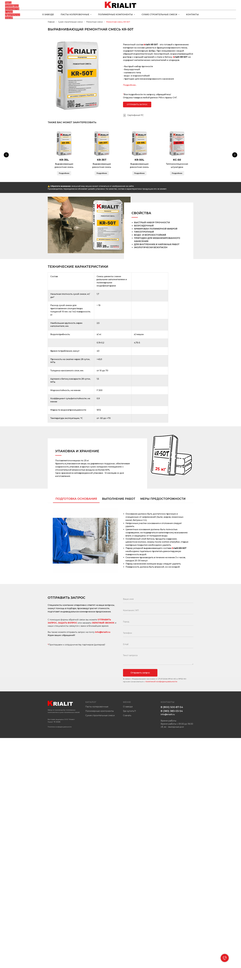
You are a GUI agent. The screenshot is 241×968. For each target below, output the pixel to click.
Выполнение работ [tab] (118, 498)
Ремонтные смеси (94, 22)
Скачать (127, 715)
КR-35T (101, 159)
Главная (51, 22)
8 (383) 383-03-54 (172, 710)
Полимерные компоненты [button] (115, 14)
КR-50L (139, 159)
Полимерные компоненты (99, 711)
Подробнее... (130, 85)
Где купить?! (129, 711)
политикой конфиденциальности (161, 681)
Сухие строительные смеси (70, 22)
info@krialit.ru (102, 632)
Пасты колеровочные (96, 706)
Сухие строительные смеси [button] (160, 14)
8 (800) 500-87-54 (172, 707)
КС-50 (177, 159)
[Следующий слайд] (234, 154)
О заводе (48, 14)
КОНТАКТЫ (167, 702)
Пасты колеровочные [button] (75, 14)
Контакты (192, 14)
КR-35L (64, 159)
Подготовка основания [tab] (76, 498)
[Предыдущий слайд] (6, 154)
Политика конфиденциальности (60, 727)
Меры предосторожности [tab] (163, 498)
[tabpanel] (120, 540)
